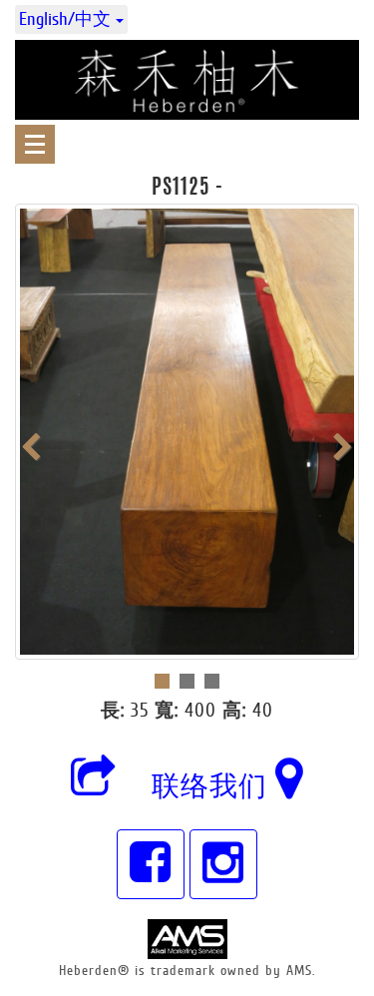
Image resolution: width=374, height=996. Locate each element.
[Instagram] (223, 864)
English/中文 (67, 19)
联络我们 (213, 786)
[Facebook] (151, 864)
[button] (94, 786)
